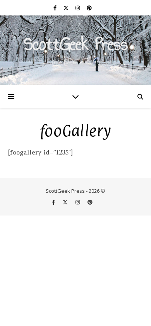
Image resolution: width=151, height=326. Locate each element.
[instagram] (78, 7)
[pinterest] (89, 7)
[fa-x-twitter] (66, 7)
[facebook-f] (55, 7)
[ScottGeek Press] (75, 50)
